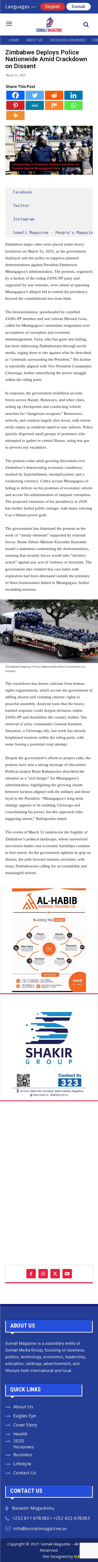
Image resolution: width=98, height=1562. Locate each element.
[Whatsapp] (73, 105)
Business (22, 1455)
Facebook (22, 192)
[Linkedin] (73, 95)
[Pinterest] (15, 105)
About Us (23, 1407)
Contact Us (24, 1473)
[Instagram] (43, 1273)
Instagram (23, 219)
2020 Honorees (23, 1444)
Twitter (21, 205)
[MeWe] (35, 105)
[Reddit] (54, 95)
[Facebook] (15, 95)
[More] (15, 115)
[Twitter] (35, 95)
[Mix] (54, 105)
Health (20, 1434)
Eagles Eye (24, 1416)
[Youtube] (67, 1273)
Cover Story (25, 1425)
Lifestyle (22, 1464)
